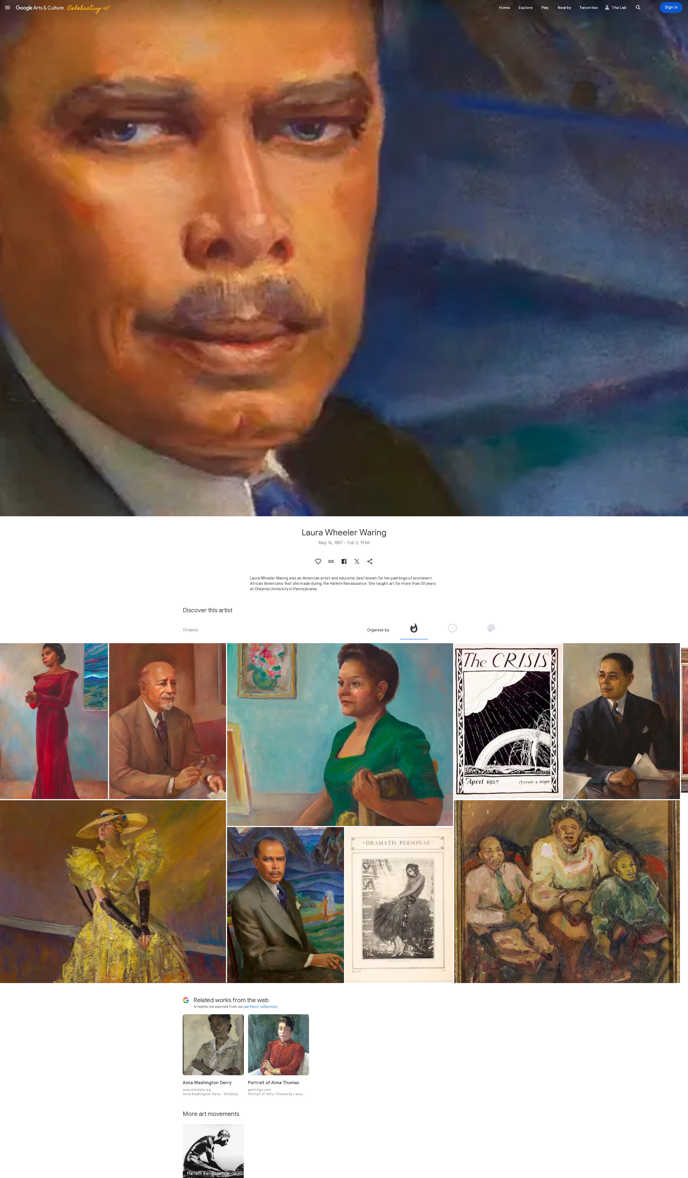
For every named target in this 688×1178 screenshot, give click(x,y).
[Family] (567, 891)
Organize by (378, 630)
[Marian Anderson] (54, 721)
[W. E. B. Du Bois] (167, 721)
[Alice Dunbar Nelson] (113, 891)
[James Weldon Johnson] (285, 905)
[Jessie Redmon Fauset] (340, 734)
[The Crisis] (399, 905)
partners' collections (260, 1007)
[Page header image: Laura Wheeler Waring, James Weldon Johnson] (344, 258)
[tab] (414, 630)
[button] (7, 7)
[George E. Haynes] (621, 721)
